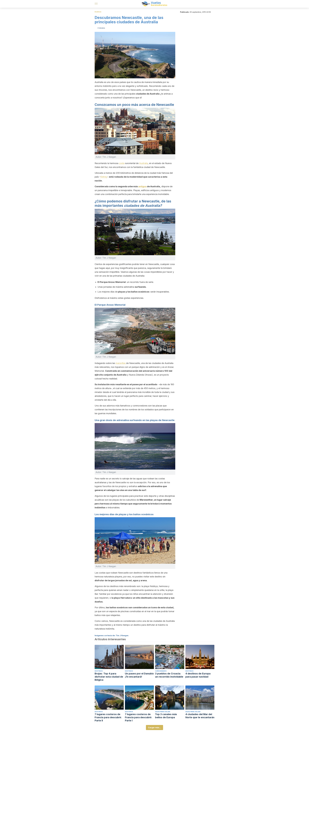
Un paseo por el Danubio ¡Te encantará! (139, 675)
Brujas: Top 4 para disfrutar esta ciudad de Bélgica (109, 676)
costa (121, 163)
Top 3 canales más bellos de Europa (166, 716)
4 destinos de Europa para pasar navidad (198, 675)
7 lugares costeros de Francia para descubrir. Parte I (138, 717)
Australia (143, 163)
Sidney (103, 177)
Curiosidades (160, 671)
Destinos (98, 12)
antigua (142, 186)
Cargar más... (154, 727)
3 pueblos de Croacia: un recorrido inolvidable (169, 675)
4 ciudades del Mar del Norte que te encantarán (199, 716)
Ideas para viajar (162, 712)
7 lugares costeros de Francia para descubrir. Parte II (108, 717)
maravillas (121, 363)
